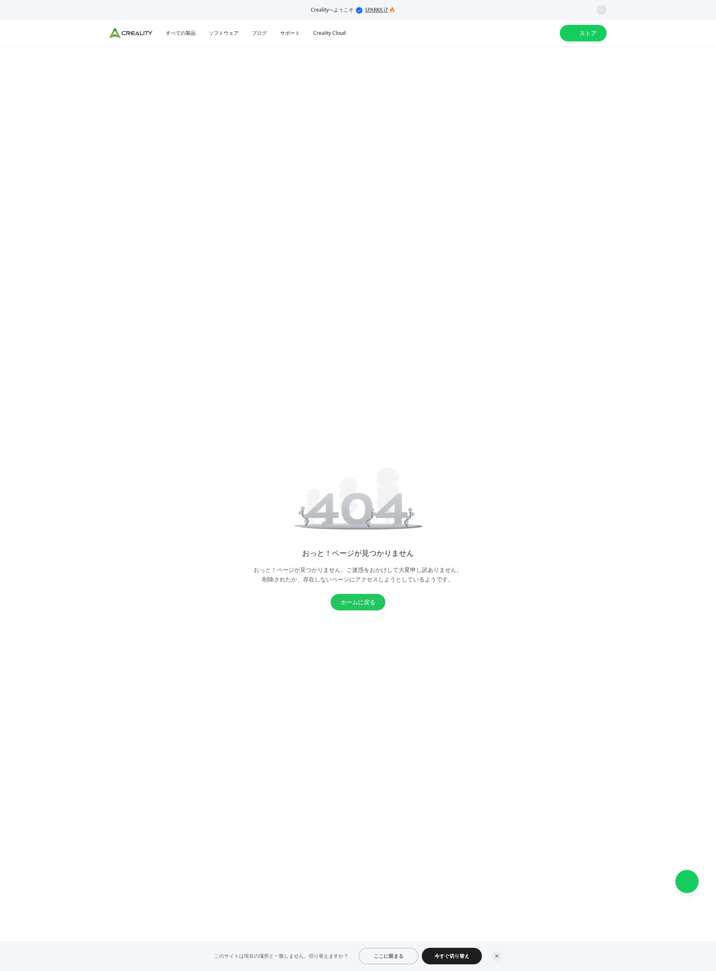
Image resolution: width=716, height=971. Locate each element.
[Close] (497, 956)
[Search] (532, 33)
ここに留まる (389, 955)
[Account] (548, 33)
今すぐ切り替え (452, 955)
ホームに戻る (358, 602)
